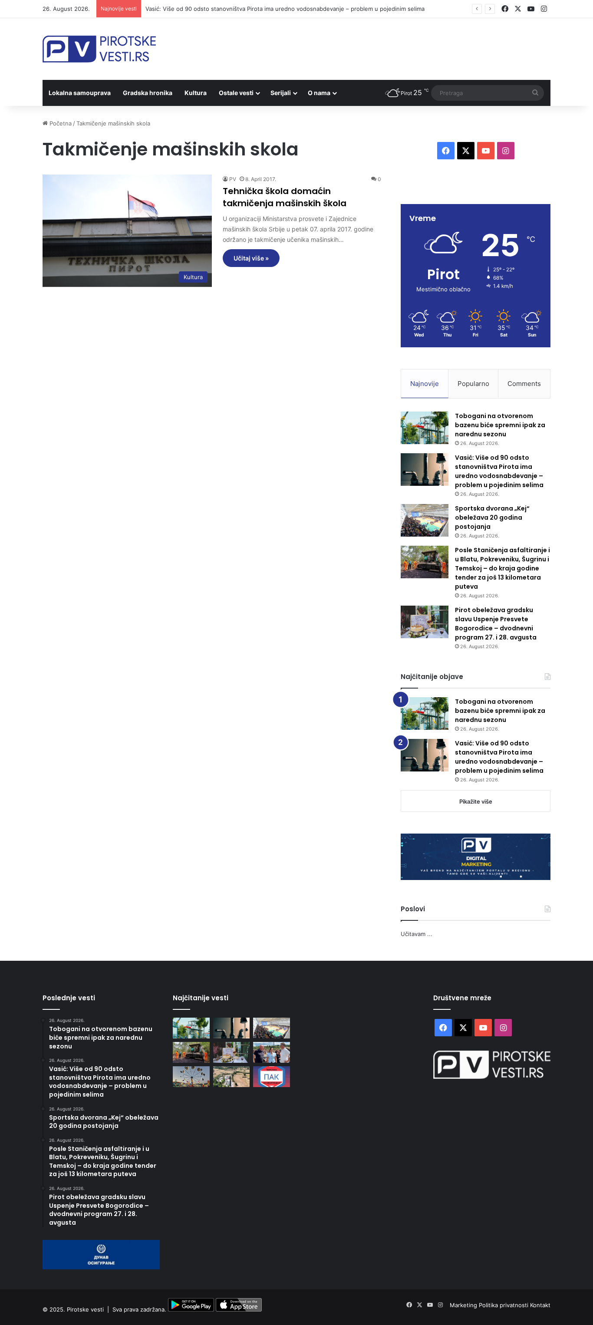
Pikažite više (475, 801)
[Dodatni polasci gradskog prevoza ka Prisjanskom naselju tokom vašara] (191, 1076)
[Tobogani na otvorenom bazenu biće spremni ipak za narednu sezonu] (424, 428)
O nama (319, 92)
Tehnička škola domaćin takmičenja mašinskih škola (284, 197)
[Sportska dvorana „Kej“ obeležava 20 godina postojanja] (424, 520)
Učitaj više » (251, 258)
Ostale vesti (236, 92)
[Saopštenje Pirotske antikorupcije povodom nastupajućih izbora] (271, 1076)
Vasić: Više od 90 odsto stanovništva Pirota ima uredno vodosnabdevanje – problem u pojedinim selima (285, 8)
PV (232, 179)
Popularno (473, 383)
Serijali (280, 92)
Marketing (464, 1305)
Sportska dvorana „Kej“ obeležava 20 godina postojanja (492, 517)
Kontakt (540, 1305)
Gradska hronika (147, 92)
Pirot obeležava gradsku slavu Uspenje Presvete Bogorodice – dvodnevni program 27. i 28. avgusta (496, 624)
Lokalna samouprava (80, 92)
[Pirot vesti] (99, 49)
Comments (524, 383)
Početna (60, 123)
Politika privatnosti (504, 1305)
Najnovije (424, 383)
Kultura (195, 92)
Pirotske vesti (85, 1309)
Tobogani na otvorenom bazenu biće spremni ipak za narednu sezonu (500, 425)
